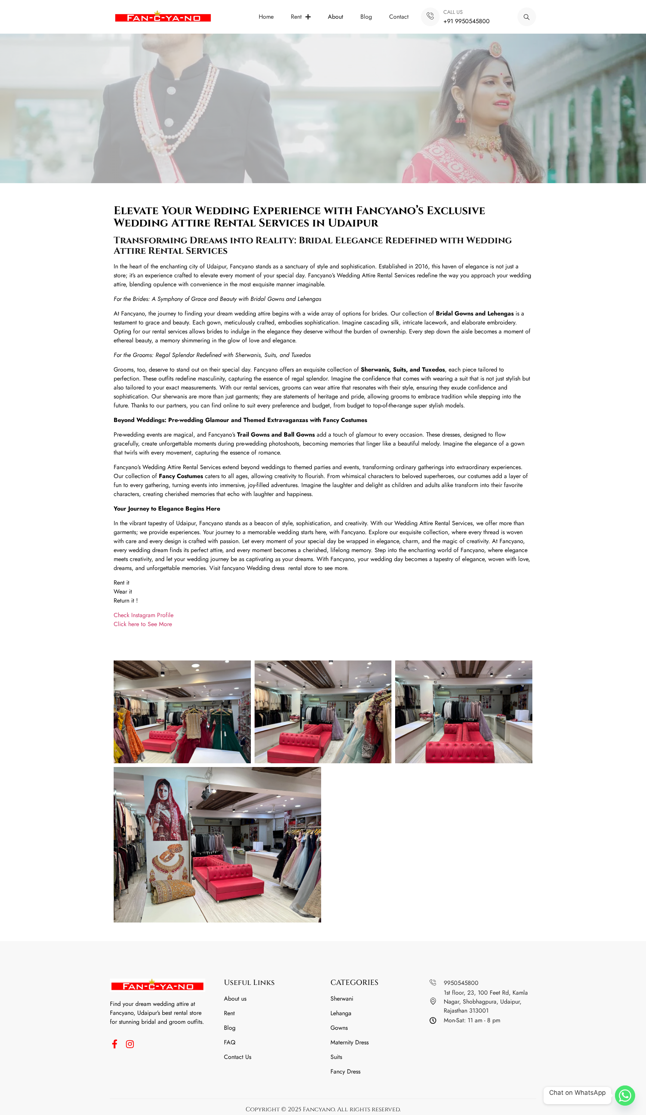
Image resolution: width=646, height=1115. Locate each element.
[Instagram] (129, 1043)
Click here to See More (144, 624)
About (335, 16)
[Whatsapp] (625, 1095)
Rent (296, 16)
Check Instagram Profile (144, 615)
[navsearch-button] (526, 16)
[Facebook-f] (114, 1043)
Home (266, 16)
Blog (366, 16)
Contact (399, 16)
